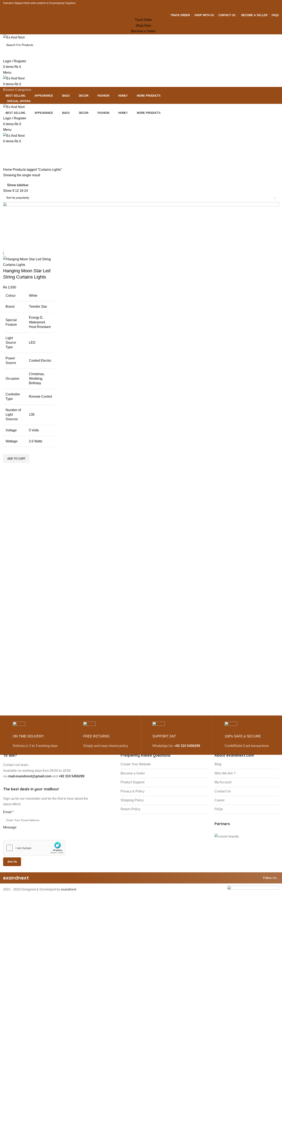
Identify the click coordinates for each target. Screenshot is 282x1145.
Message (10, 827)
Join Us (12, 861)
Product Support (132, 782)
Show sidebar (17, 185)
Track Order (143, 20)
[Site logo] (14, 37)
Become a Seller (143, 31)
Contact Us (222, 791)
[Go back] (8, 149)
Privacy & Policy (133, 791)
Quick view (8, 468)
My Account (222, 782)
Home (8, 169)
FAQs (218, 809)
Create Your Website (136, 764)
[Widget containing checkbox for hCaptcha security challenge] (34, 848)
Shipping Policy (132, 800)
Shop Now (143, 25)
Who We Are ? (225, 773)
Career (219, 800)
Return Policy (130, 809)
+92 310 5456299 (187, 746)
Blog (217, 764)
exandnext (68, 889)
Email (8, 812)
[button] (16, 458)
